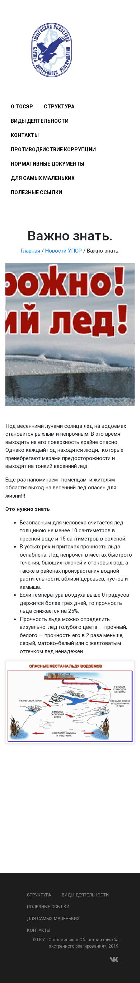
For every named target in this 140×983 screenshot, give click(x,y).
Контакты (25, 135)
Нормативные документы (47, 164)
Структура (59, 106)
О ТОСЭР (22, 106)
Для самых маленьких (43, 178)
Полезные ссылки (36, 192)
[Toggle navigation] (14, 85)
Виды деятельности (40, 121)
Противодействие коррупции (53, 149)
